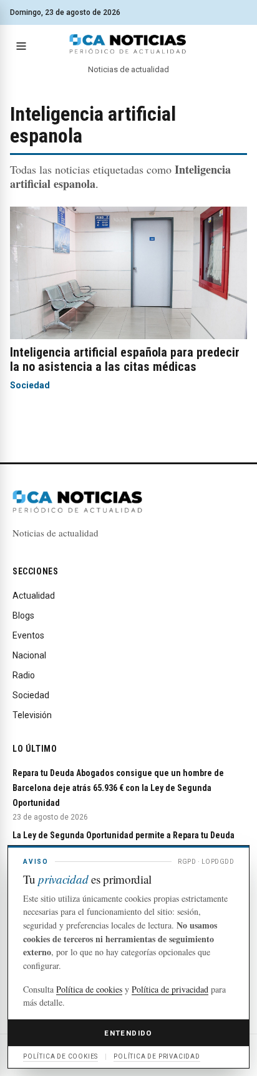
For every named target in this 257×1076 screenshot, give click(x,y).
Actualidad (33, 596)
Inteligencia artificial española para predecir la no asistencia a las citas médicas (125, 359)
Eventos (28, 635)
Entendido (128, 1033)
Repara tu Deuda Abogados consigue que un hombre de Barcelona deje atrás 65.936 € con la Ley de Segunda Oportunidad (118, 788)
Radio (23, 675)
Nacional (29, 655)
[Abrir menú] (21, 46)
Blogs (23, 615)
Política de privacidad (170, 989)
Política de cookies (89, 989)
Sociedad (30, 385)
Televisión (32, 715)
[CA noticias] (128, 44)
